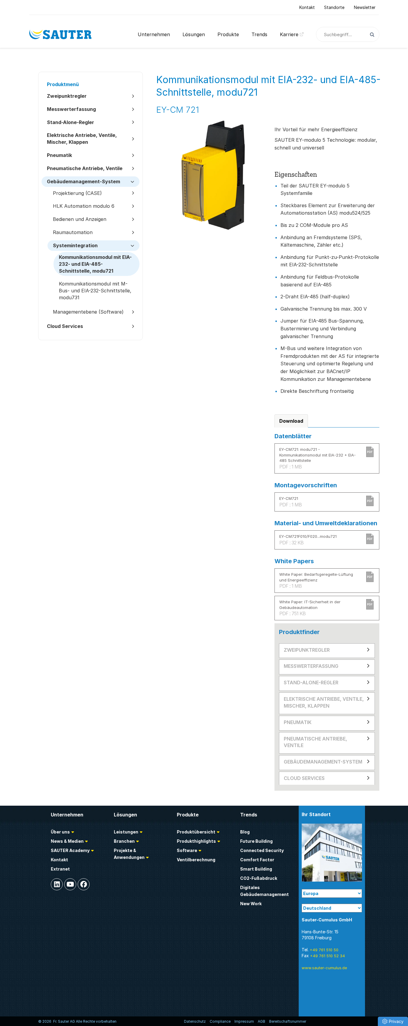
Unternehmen (154, 34)
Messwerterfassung (311, 666)
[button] (393, 1021)
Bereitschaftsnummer (287, 1021)
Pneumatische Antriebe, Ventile (315, 742)
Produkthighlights (196, 841)
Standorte (334, 7)
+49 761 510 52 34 (327, 955)
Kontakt (307, 7)
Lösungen (193, 34)
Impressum (244, 1021)
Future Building (256, 841)
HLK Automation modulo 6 (83, 206)
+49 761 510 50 (324, 949)
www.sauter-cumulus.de (324, 967)
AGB (261, 1021)
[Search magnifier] (371, 34)
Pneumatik (298, 722)
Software (187, 850)
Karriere (289, 34)
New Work (251, 903)
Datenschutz (195, 1021)
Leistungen (126, 831)
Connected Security (262, 850)
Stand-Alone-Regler (311, 682)
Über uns (60, 831)
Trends (259, 34)
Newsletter (364, 7)
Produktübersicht (196, 831)
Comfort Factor (257, 859)
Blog (245, 831)
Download (291, 421)
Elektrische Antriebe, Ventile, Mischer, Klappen (324, 702)
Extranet (60, 868)
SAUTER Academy (70, 850)
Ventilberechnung (196, 859)
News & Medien (67, 841)
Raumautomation (73, 232)
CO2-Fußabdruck (258, 878)
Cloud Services (304, 778)
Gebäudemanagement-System (323, 762)
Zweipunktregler (307, 650)
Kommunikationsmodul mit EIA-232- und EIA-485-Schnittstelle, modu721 (95, 264)
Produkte (228, 34)
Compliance (220, 1021)
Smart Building (256, 868)
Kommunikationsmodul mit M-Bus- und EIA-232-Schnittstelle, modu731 (95, 290)
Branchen (124, 841)
